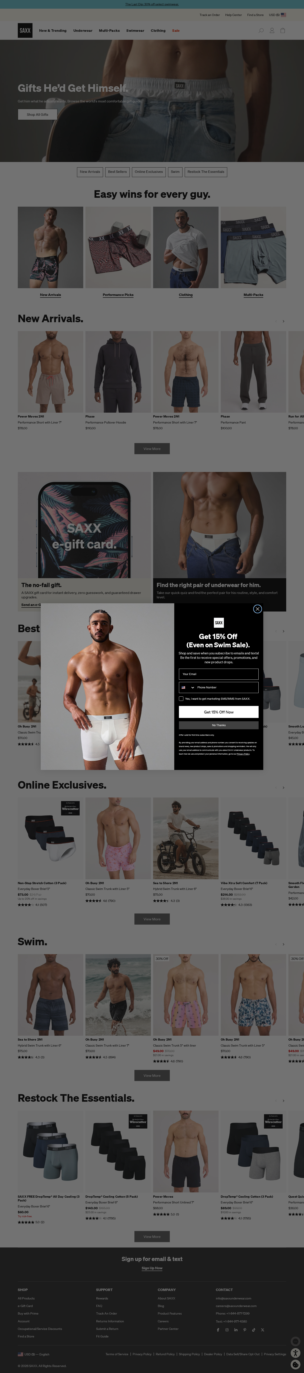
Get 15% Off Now (219, 711)
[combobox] (187, 687)
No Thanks (219, 725)
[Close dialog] (257, 609)
